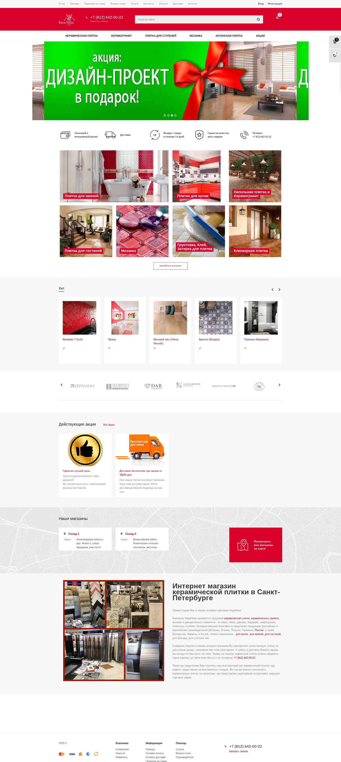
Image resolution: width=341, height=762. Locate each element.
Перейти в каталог (170, 266)
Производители (185, 757)
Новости (120, 753)
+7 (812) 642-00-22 (106, 17)
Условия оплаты (155, 753)
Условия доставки (156, 757)
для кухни (242, 634)
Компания (122, 743)
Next (279, 289)
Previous (272, 289)
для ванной (256, 634)
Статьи (180, 749)
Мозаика (196, 35)
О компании (122, 749)
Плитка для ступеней (160, 35)
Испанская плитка (229, 35)
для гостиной (273, 634)
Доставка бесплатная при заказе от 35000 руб (141, 472)
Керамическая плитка (82, 35)
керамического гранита (265, 618)
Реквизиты (121, 757)
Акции (260, 35)
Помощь (181, 743)
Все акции (109, 424)
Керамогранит (121, 35)
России (259, 630)
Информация (154, 743)
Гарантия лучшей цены (76, 470)
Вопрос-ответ (183, 753)
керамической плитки (237, 618)
